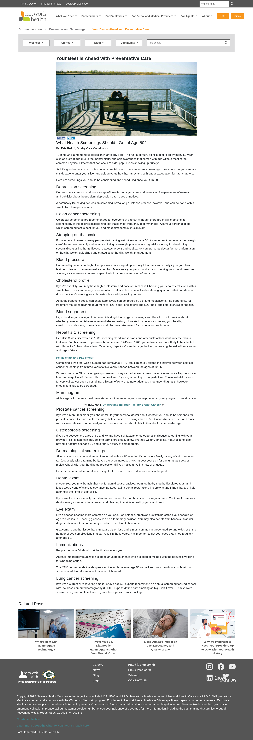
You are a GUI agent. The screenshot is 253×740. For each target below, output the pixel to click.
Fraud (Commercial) (141, 664)
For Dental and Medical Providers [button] (152, 16)
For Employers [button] (115, 16)
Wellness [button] (35, 42)
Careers (98, 664)
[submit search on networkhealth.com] (226, 43)
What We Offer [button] (65, 16)
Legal (96, 680)
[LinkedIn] (210, 678)
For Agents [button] (188, 16)
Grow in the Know (30, 29)
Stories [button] (66, 42)
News (96, 669)
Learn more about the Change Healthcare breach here (53, 725)
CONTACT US (137, 680)
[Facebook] (221, 667)
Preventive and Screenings (67, 29)
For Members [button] (90, 16)
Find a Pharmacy (51, 3)
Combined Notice (28, 719)
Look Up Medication (77, 3)
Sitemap (133, 675)
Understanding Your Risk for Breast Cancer (132, 404)
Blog (96, 675)
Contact (237, 16)
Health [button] (97, 42)
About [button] (206, 16)
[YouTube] (232, 667)
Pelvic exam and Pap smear (75, 357)
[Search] (232, 3)
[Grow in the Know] (225, 678)
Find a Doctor (29, 3)
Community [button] (128, 42)
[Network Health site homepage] (36, 16)
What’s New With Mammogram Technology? (46, 645)
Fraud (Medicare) (139, 669)
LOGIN (223, 16)
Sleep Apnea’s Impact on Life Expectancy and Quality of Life (160, 645)
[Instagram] (210, 667)
